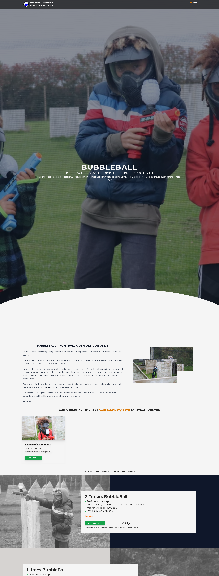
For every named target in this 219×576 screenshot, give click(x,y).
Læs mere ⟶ (33, 458)
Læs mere (90, 516)
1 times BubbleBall (123, 471)
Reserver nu (95, 523)
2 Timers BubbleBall (96, 471)
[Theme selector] (187, 3)
